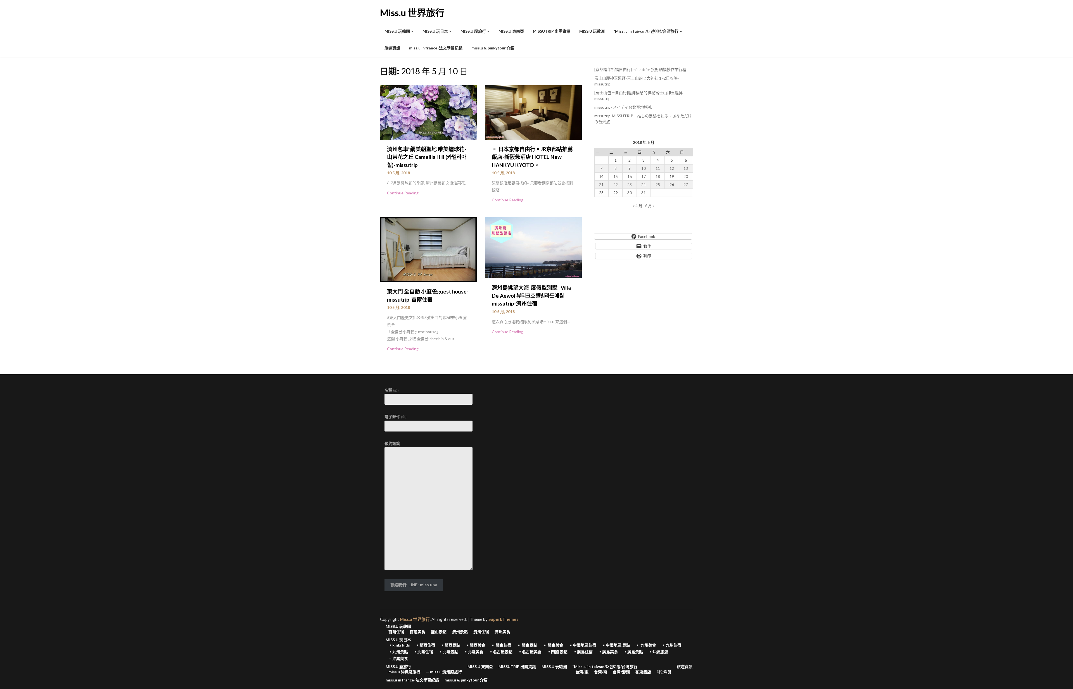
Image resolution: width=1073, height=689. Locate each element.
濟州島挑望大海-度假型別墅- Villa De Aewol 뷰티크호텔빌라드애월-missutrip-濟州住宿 (531, 295)
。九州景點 (398, 652)
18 (658, 176)
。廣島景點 (633, 652)
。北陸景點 (448, 652)
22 (615, 184)
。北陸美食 (473, 652)
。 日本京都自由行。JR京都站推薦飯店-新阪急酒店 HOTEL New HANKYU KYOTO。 (532, 157)
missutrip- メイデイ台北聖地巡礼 (623, 107)
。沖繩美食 (398, 659)
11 (658, 168)
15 (615, 176)
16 (629, 176)
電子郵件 (395, 416)
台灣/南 (600, 672)
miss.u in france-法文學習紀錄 (435, 48)
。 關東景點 (527, 645)
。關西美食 (475, 645)
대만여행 (664, 672)
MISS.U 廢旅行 (473, 31)
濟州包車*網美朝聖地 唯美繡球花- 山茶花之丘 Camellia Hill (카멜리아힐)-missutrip (426, 157)
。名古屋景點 (500, 652)
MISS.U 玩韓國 (397, 31)
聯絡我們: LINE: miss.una (413, 585)
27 (685, 184)
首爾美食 (417, 632)
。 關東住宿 (501, 645)
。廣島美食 (608, 652)
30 (629, 192)
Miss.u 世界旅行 (412, 12)
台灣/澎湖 (621, 672)
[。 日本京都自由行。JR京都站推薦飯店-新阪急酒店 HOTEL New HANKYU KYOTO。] (533, 111)
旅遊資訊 (392, 48)
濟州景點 (460, 632)
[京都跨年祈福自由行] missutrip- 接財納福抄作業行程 (640, 69)
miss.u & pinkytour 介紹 (492, 48)
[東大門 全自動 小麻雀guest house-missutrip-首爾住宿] (428, 248)
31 (643, 192)
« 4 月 (637, 205)
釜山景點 (439, 632)
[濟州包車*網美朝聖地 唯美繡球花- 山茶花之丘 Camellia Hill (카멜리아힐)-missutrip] (428, 111)
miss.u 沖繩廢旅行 (404, 672)
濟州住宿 (481, 632)
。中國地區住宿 (582, 645)
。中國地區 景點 (616, 645)
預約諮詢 (392, 443)
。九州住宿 (671, 645)
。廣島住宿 (583, 652)
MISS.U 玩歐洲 (592, 31)
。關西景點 (450, 645)
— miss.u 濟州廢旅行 (444, 672)
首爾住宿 (396, 632)
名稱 (391, 390)
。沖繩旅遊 (658, 652)
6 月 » (649, 205)
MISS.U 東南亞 (511, 31)
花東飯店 (643, 672)
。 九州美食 (646, 645)
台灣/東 (581, 672)
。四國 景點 (557, 652)
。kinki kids (399, 645)
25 (658, 184)
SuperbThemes (503, 619)
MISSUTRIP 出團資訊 (551, 31)
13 (685, 168)
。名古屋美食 (530, 652)
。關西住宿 (425, 645)
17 (643, 176)
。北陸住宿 (423, 652)
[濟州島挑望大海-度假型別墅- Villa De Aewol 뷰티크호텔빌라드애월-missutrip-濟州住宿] (533, 246)
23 (629, 184)
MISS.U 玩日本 (435, 31)
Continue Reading (403, 192)
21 (601, 184)
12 (672, 168)
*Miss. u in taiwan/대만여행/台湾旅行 (646, 31)
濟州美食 (502, 632)
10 (643, 168)
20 (685, 176)
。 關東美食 (553, 645)
